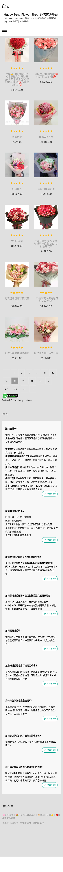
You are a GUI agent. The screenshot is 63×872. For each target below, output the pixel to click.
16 (32, 381)
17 (40, 381)
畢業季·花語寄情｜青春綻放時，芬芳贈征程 (23, 822)
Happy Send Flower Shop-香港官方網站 (31, 14)
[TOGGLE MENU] (4, 30)
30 (15, 389)
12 (53, 373)
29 (6, 389)
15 (23, 381)
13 (6, 381)
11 (45, 373)
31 (24, 389)
